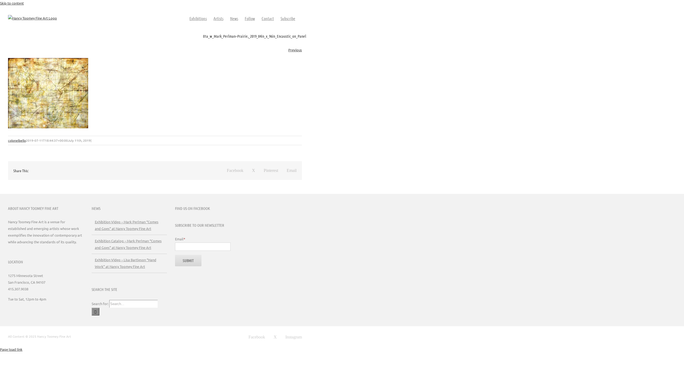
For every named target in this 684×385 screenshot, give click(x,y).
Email (180, 239)
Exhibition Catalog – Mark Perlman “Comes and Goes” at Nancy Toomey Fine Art (128, 244)
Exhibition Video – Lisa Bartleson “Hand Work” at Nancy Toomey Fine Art (125, 263)
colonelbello (17, 140)
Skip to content (12, 3)
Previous (295, 50)
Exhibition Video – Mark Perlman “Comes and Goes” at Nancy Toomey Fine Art (126, 225)
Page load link (11, 349)
